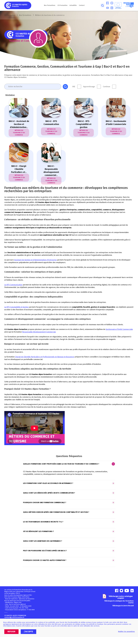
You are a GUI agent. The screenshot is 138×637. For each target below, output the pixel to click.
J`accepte (28, 631)
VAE (73, 87)
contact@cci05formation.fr (14, 617)
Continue (106, 87)
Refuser (11, 631)
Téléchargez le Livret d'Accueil (123, 606)
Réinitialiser (10, 95)
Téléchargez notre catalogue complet (121, 597)
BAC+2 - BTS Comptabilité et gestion (83, 124)
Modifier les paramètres (126, 631)
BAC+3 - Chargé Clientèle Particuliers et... (19, 169)
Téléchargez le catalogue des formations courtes (119, 602)
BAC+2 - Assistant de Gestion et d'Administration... (19, 124)
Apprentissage (89, 87)
